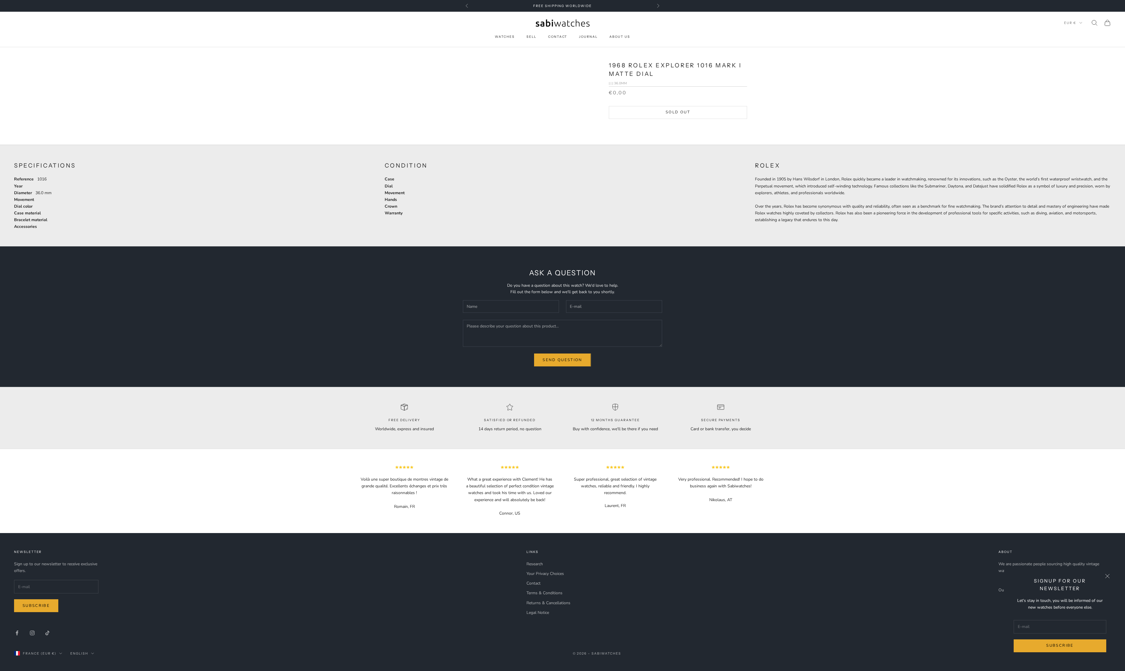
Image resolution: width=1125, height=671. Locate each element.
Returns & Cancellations (548, 603)
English (79, 653)
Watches (505, 37)
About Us (619, 37)
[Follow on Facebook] (17, 633)
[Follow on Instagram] (32, 633)
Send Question (562, 360)
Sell (531, 37)
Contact (557, 37)
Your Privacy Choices (545, 573)
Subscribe (1059, 645)
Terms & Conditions (544, 593)
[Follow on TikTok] (47, 633)
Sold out (678, 112)
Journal (588, 37)
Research (534, 564)
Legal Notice (537, 612)
